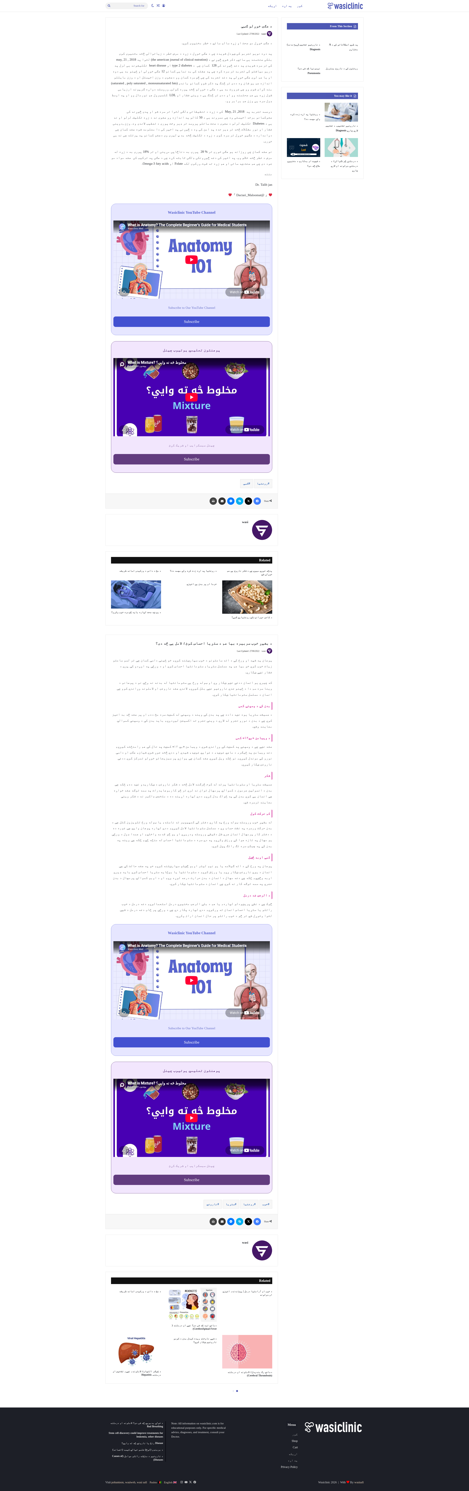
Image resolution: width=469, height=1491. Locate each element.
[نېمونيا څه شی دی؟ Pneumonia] (303, 60)
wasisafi (359, 1482)
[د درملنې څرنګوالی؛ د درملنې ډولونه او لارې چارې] (341, 147)
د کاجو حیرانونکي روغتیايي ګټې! (252, 617)
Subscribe (191, 321)
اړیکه (272, 6)
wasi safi (142, 1482)
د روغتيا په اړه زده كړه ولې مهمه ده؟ (193, 570)
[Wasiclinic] (345, 6)
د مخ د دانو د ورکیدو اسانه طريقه (140, 570)
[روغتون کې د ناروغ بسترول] (341, 60)
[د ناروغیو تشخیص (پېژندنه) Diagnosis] (303, 36)
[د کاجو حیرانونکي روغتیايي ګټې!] (247, 597)
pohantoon (117, 1482)
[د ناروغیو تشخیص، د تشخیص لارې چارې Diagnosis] (341, 112)
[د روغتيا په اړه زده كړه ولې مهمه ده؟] (303, 106)
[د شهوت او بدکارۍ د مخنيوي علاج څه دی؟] (303, 147)
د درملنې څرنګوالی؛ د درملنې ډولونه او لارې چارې (344, 166)
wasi (263, 34)
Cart (295, 1447)
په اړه (287, 6)
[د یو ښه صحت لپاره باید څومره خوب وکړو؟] (136, 594)
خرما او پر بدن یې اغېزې (202, 584)
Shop (295, 1440)
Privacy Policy (289, 1466)
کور (299, 6)
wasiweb (130, 1482)
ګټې (246, 483)
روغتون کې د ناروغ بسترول (342, 68)
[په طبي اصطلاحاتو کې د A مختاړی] (341, 36)
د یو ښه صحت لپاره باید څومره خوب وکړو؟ (136, 612)
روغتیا (262, 483)
